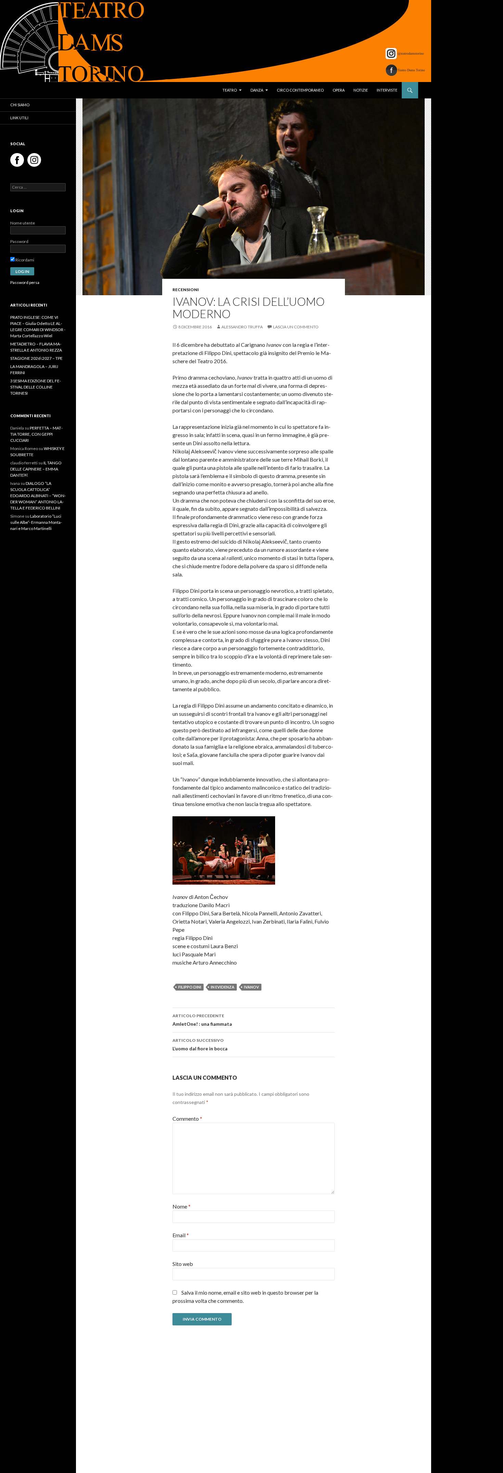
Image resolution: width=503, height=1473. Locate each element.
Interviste (387, 90)
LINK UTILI (19, 117)
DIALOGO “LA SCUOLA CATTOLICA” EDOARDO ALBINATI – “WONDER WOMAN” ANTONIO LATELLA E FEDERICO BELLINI (38, 495)
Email (180, 1235)
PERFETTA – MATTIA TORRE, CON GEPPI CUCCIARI (36, 434)
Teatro (229, 90)
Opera (339, 90)
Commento (187, 1118)
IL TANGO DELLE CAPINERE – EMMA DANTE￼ (36, 469)
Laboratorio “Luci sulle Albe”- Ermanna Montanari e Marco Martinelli (36, 522)
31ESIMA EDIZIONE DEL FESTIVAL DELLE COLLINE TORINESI (35, 387)
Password (19, 241)
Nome (181, 1206)
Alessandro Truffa (242, 326)
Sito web (182, 1263)
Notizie (360, 90)
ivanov (251, 987)
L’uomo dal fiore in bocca (200, 1044)
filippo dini (189, 987)
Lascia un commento (296, 326)
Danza (256, 90)
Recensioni (185, 289)
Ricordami (24, 259)
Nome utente (22, 223)
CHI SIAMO (19, 105)
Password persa (24, 282)
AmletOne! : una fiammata (202, 1020)
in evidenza (222, 987)
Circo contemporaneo (300, 90)
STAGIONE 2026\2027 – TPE (36, 358)
